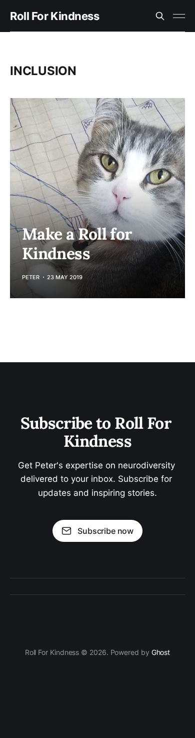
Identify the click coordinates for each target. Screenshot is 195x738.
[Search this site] (160, 16)
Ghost (161, 652)
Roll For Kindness (55, 16)
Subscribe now (106, 531)
